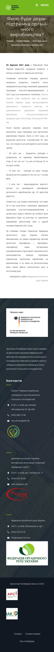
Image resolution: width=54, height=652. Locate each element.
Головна (9, 41)
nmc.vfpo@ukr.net (19, 484)
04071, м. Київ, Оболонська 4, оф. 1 (27, 526)
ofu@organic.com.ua (20, 538)
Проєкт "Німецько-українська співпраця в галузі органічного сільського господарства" (25, 395)
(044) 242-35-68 (18, 478)
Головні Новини (23, 41)
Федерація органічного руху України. (28, 520)
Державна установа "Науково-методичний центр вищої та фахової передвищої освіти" (28, 462)
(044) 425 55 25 (18, 532)
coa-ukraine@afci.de (20, 421)
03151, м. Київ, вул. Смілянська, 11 (27, 473)
